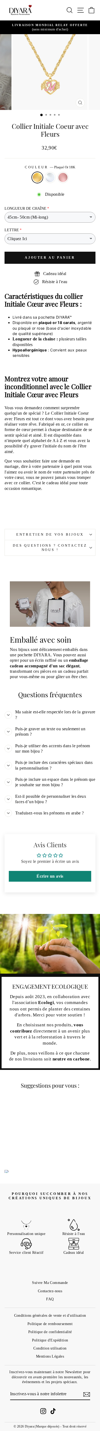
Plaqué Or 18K (37, 177)
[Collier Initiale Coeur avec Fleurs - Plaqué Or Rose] (28, 1152)
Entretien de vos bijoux (50, 534)
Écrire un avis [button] (50, 876)
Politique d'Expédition (50, 1340)
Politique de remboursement (50, 1324)
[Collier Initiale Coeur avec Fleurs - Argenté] (22, 1152)
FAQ (50, 1299)
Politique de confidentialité (50, 1332)
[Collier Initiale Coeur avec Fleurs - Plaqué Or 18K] (16, 1152)
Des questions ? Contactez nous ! (50, 548)
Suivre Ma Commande (50, 1282)
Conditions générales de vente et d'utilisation (50, 1315)
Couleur (50, 167)
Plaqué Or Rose (63, 177)
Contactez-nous (50, 1291)
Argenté (50, 177)
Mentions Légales (50, 1356)
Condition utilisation (49, 1348)
